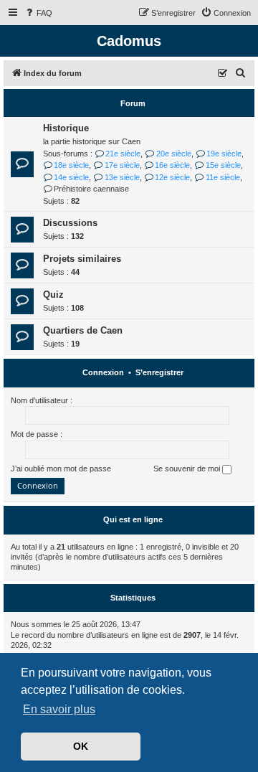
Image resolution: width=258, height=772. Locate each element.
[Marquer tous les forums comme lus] (222, 74)
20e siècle (173, 153)
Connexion (103, 372)
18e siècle (71, 165)
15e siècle (223, 165)
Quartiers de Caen (83, 330)
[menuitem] (38, 13)
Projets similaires (82, 258)
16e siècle (172, 165)
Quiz (53, 294)
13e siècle (122, 177)
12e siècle (172, 177)
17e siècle (122, 165)
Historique (66, 128)
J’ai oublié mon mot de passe (61, 468)
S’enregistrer (159, 372)
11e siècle (222, 177)
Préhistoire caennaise (91, 188)
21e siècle (122, 153)
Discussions (70, 222)
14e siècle (71, 177)
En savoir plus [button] (59, 709)
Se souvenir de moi (187, 468)
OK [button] (80, 746)
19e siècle (224, 153)
